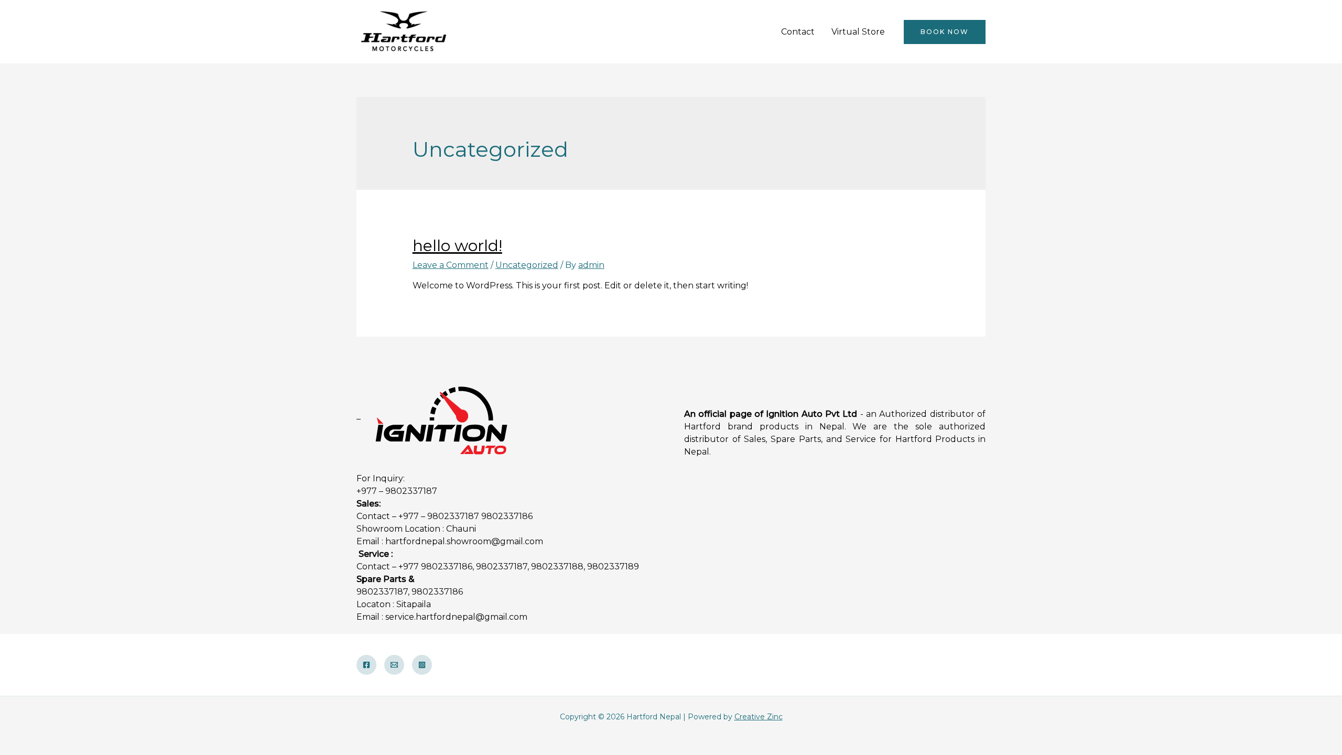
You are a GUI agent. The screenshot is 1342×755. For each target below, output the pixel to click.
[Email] (394, 665)
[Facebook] (366, 665)
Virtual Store (858, 32)
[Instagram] (422, 665)
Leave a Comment (451, 265)
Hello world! (457, 245)
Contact (798, 32)
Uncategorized (526, 265)
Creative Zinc (758, 716)
